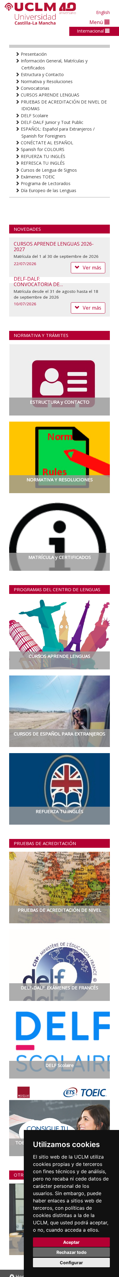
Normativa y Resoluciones (46, 81)
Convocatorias (34, 88)
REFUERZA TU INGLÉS (42, 156)
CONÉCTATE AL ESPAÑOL (46, 143)
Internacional (91, 31)
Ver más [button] (92, 307)
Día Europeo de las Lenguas (48, 190)
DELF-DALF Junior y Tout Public (51, 122)
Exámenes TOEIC (37, 177)
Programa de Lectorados (45, 183)
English (103, 12)
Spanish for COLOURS (42, 149)
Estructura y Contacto (42, 74)
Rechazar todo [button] (71, 1252)
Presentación (33, 54)
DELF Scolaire (34, 115)
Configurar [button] (71, 1262)
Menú (96, 22)
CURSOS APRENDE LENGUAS (49, 95)
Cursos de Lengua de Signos (48, 170)
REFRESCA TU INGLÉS (42, 163)
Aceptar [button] (71, 1242)
